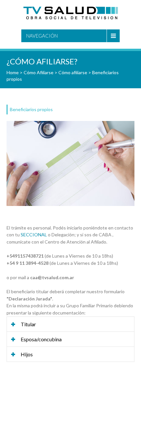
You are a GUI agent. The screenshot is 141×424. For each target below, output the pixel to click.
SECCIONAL (34, 234)
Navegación (42, 36)
